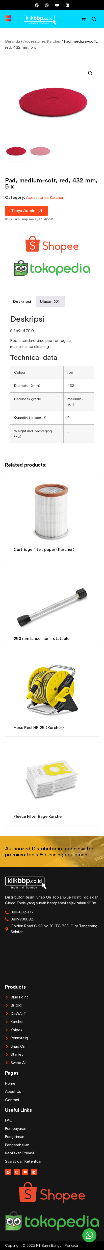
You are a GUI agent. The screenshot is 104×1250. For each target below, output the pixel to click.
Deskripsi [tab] (22, 301)
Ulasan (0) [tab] (50, 301)
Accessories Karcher (42, 41)
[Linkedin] (67, 5)
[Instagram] (47, 5)
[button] (90, 73)
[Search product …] (94, 20)
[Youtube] (57, 5)
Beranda (12, 41)
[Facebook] (37, 5)
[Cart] (83, 19)
